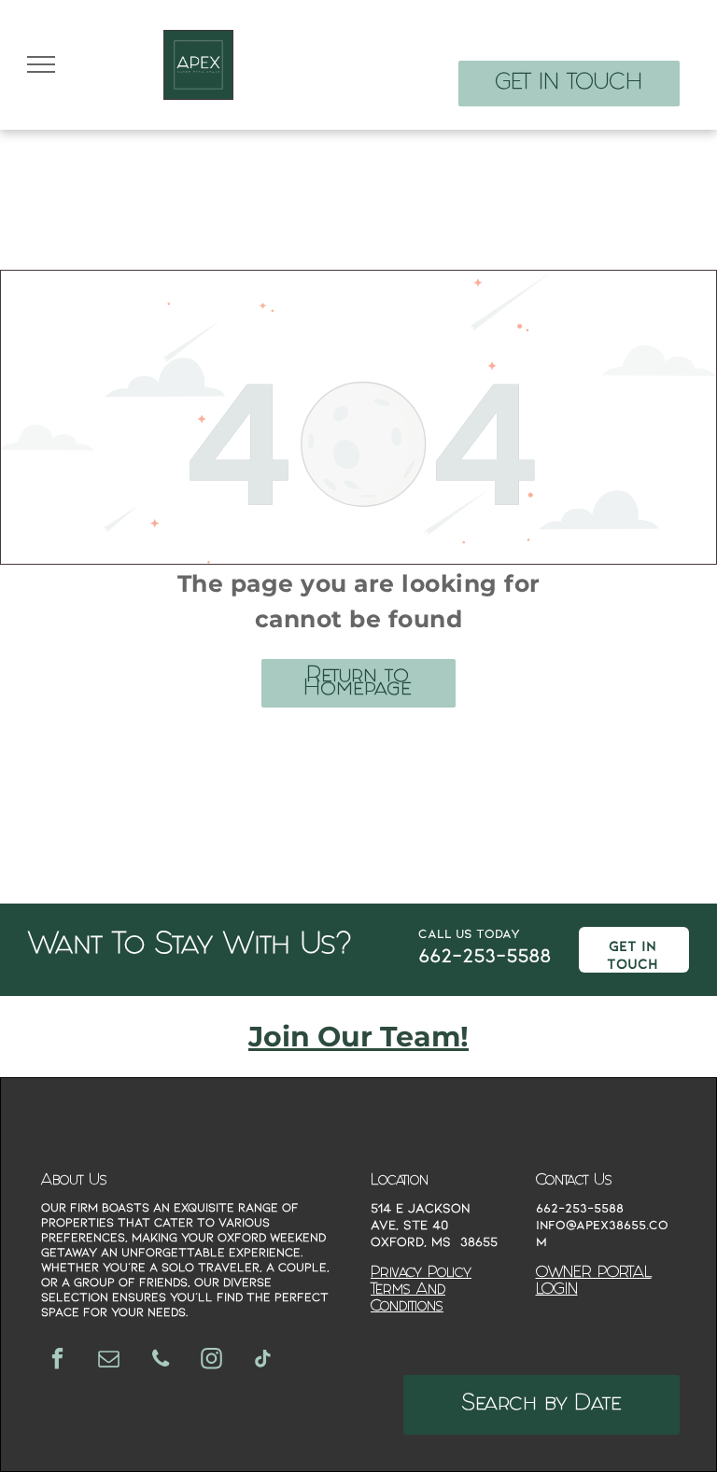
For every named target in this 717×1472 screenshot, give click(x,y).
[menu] (41, 64)
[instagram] (211, 1361)
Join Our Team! (358, 1036)
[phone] (160, 1361)
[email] (108, 1361)
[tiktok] (262, 1361)
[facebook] (57, 1361)
